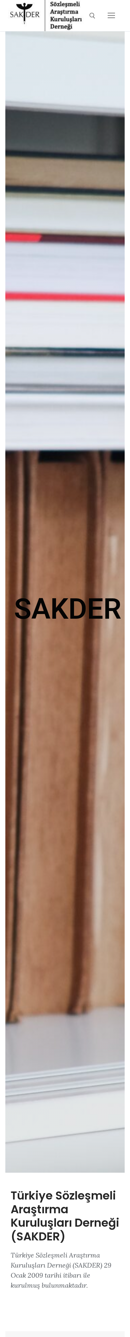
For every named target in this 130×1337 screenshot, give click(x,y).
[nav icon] (111, 16)
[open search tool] (92, 16)
